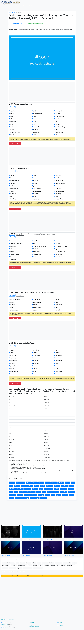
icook (12, 129)
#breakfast (64, 485)
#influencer (14, 565)
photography (14, 310)
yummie (35, 129)
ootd (57, 307)
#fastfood (50, 492)
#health (54, 482)
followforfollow (60, 251)
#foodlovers (19, 498)
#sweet (47, 495)
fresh (34, 124)
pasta (34, 371)
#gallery (19, 568)
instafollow (59, 257)
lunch (12, 135)
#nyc (17, 571)
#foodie (42, 485)
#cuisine (35, 489)
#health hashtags (48, 555)
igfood (12, 368)
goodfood (36, 350)
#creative (19, 489)
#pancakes (43, 498)
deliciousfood (14, 188)
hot (57, 129)
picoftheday (36, 299)
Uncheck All (20, 106)
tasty (34, 121)
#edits (58, 565)
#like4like (47, 565)
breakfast (59, 175)
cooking (12, 111)
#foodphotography (22, 565)
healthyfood (59, 199)
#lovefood (22, 492)
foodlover (13, 175)
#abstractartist (12, 568)
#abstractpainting (71, 565)
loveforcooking (60, 127)
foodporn (58, 186)
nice (11, 374)
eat (11, 196)
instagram (59, 305)
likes (11, 257)
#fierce (34, 562)
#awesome (12, 495)
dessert (58, 124)
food (34, 135)
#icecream (27, 495)
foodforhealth (60, 116)
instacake (36, 199)
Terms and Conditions (34, 626)
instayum (13, 194)
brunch (12, 178)
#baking (29, 482)
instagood (36, 310)
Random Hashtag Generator (35, 23)
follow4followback (61, 246)
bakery (35, 366)
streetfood (13, 360)
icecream (36, 363)
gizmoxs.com (7, 624)
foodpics (35, 178)
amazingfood (60, 191)
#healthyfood (30, 492)
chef (11, 124)
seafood (35, 360)
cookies (12, 363)
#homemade (27, 489)
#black (8, 562)
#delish (56, 489)
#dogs (30, 565)
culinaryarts (59, 132)
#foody (11, 498)
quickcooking (14, 180)
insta (11, 307)
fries (57, 358)
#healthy (65, 495)
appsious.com (9, 626)
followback (13, 259)
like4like (13, 246)
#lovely (26, 498)
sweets (58, 363)
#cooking (12, 482)
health (57, 119)
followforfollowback (16, 243)
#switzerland (4, 571)
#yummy (47, 482)
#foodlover (49, 485)
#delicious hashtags (69, 555)
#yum (73, 482)
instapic (12, 305)
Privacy (30, 625)
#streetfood (64, 492)
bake (34, 116)
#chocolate (63, 489)
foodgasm (59, 188)
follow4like (59, 254)
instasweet (59, 355)
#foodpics (12, 489)
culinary (12, 127)
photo (57, 299)
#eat (11, 492)
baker (12, 116)
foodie (58, 135)
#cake (43, 492)
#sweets (34, 495)
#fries (56, 492)
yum (57, 121)
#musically (51, 562)
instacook (36, 127)
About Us (31, 623)
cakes (12, 350)
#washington (22, 571)
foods (57, 350)
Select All (12, 106)
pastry (58, 374)
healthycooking (38, 113)
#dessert (17, 485)
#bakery (41, 495)
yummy (35, 119)
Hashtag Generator (12, 12)
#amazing (71, 489)
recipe (12, 113)
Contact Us (31, 622)
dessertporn (37, 374)
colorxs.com (7, 622)
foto (57, 302)
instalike (35, 241)
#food (36, 485)
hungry (35, 175)
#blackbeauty (59, 562)
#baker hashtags (69, 539)
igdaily (12, 302)
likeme (35, 257)
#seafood (71, 492)
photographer (37, 302)
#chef (11, 485)
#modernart (4, 568)
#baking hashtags (48, 539)
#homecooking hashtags (28, 539)
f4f (11, 249)
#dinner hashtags (6, 555)
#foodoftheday (34, 498)
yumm (35, 358)
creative (58, 178)
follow (12, 241)
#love (15, 492)
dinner (12, 119)
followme (58, 243)
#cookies (20, 495)
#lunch (31, 485)
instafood (36, 180)
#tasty (67, 482)
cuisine (35, 183)
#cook (3, 562)
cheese (58, 352)
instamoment (37, 307)
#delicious (60, 482)
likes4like (13, 251)
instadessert (14, 371)
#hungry (57, 485)
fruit (57, 368)
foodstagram (37, 188)
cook (34, 111)
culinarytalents (60, 183)
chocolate (36, 194)
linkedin (60, 623)
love (57, 196)
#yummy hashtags (27, 555)
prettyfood (13, 366)
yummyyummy (15, 358)
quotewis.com (8, 627)
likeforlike (36, 249)
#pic (24, 568)
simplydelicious (15, 132)
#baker (35, 482)
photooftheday (15, 299)
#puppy (35, 565)
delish (12, 191)
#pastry (59, 495)
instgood (36, 305)
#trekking (41, 565)
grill (34, 186)
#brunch (71, 485)
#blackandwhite (67, 562)
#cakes (38, 492)
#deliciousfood (48, 489)
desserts (36, 132)
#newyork (11, 571)
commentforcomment (40, 246)
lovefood (13, 199)
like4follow (36, 251)
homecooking (60, 111)
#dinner (41, 482)
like (34, 243)
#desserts (24, 485)
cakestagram (37, 191)
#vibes (39, 562)
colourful (13, 355)
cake (11, 352)
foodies (12, 183)
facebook (60, 622)
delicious (13, 121)
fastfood (35, 352)
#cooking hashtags (6, 539)
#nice (53, 495)
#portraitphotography (38, 568)
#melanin (74, 562)
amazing (58, 194)
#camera (53, 565)
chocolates (36, 355)
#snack (71, 495)
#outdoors (29, 568)
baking (58, 113)
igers (57, 249)
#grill (41, 489)
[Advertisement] (42, 91)
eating (35, 196)
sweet (57, 366)
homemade (59, 180)
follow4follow (14, 254)
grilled (12, 186)
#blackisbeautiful (6, 565)
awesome (59, 360)
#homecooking (20, 482)
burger (35, 368)
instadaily (59, 241)
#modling (63, 565)
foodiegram (59, 371)
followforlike (37, 254)
